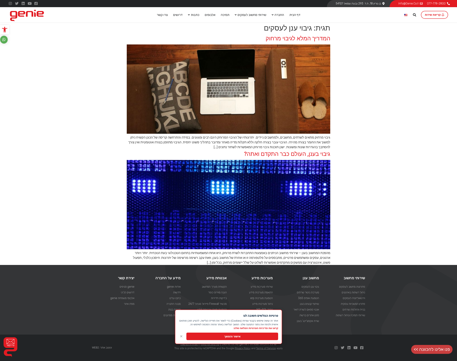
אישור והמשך (232, 336)
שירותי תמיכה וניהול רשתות (350, 315)
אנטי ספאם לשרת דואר (306, 309)
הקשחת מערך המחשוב (214, 286)
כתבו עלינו (174, 298)
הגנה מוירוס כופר (217, 292)
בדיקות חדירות (219, 298)
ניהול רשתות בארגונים (353, 292)
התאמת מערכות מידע (261, 292)
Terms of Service (266, 348)
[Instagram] (10, 3)
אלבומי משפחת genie (122, 298)
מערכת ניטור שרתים (308, 292)
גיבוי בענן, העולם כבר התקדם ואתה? (287, 154)
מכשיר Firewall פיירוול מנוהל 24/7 (207, 303)
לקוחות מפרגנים (172, 315)
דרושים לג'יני (127, 292)
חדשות (176, 292)
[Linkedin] (23, 3)
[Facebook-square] (36, 3)
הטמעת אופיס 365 (308, 298)
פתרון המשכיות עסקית (353, 303)
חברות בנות (174, 309)
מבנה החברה (173, 303)
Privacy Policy (242, 348)
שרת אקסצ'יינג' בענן (308, 321)
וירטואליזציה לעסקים (354, 298)
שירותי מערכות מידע (262, 286)
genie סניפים (127, 286)
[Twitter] (17, 3)
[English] (406, 15)
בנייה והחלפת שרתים (354, 309)
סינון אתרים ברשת (309, 315)
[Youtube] (29, 3)
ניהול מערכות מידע (262, 303)
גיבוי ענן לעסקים (310, 286)
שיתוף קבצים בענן (309, 303)
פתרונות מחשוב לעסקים (352, 286)
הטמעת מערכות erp (261, 298)
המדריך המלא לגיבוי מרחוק (298, 38)
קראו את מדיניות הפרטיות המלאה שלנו (256, 328)
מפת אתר (129, 303)
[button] (4, 29)
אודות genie (173, 286)
